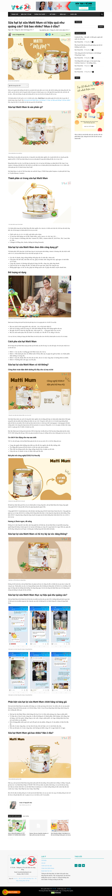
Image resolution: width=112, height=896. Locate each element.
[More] (52, 34)
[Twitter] (49, 34)
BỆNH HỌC (63, 14)
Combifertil (78, 69)
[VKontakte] (83, 865)
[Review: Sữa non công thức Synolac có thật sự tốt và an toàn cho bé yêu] (39, 826)
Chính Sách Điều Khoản (47, 868)
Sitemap (69, 888)
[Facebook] (46, 34)
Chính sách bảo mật (46, 865)
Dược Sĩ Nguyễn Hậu (18, 34)
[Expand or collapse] (19, 86)
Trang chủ (10, 19)
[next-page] (12, 838)
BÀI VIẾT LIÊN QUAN (15, 816)
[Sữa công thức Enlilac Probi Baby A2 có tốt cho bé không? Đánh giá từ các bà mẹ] (61, 826)
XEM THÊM (26, 816)
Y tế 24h (54, 888)
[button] (102, 15)
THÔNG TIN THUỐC (39, 14)
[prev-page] (9, 838)
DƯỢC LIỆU (73, 14)
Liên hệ (43, 863)
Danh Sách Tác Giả (46, 871)
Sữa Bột (16, 19)
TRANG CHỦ (14, 14)
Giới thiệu (43, 860)
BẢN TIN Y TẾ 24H (26, 14)
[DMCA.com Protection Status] (56, 895)
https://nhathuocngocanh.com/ (25, 804)
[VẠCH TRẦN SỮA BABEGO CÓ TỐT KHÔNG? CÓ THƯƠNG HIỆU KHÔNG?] (18, 826)
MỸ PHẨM (52, 14)
